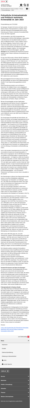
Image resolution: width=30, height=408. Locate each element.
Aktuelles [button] (3, 388)
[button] (27, 8)
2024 (13, 10)
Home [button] (2, 340)
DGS (5, 360)
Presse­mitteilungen (6, 10)
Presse (21, 8)
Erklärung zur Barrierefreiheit (9, 356)
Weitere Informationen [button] (7, 396)
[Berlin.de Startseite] (4, 1)
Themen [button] (3, 392)
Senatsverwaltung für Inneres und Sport (9, 8)
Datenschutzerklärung (7, 352)
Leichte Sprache (8, 364)
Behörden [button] (3, 380)
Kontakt (4, 348)
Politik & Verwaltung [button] (6, 384)
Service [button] (3, 376)
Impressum (4, 344)
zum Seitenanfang (22, 336)
